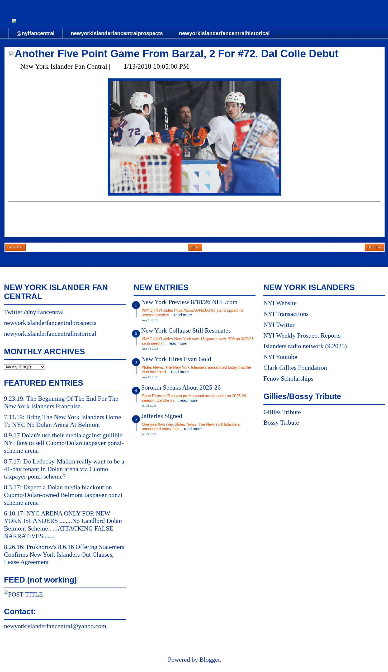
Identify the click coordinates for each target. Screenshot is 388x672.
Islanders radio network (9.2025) (305, 346)
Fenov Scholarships (288, 378)
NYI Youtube (280, 356)
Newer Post (15, 247)
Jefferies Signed (161, 416)
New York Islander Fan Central (194, 7)
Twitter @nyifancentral (34, 312)
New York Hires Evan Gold (176, 359)
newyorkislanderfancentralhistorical (224, 33)
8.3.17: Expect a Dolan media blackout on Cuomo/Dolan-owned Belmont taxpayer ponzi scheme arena (63, 495)
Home (195, 247)
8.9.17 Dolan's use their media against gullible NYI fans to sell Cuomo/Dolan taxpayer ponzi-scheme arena (64, 443)
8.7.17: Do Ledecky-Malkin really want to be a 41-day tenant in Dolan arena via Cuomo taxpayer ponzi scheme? (64, 469)
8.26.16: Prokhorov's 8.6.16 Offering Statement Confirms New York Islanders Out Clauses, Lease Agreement (64, 554)
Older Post (374, 247)
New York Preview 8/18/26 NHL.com (189, 302)
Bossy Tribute (281, 422)
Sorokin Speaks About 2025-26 (181, 387)
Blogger (210, 659)
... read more (181, 315)
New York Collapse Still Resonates (186, 330)
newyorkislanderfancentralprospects (117, 33)
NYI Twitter (279, 324)
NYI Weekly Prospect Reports (301, 335)
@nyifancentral (35, 33)
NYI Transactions (286, 313)
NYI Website (280, 303)
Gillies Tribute (282, 412)
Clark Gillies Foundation (295, 367)
